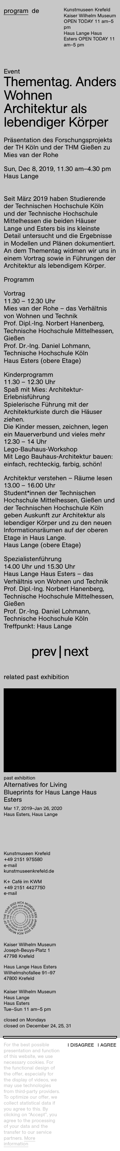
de (35, 11)
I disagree (81, 1045)
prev (43, 651)
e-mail (10, 866)
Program (16, 11)
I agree (107, 1045)
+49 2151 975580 (23, 860)
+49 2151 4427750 (24, 888)
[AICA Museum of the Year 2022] (60, 918)
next (76, 651)
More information (19, 1141)
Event (12, 72)
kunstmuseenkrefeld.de (29, 871)
